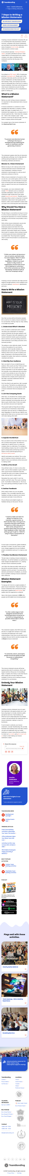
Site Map (19, 1173)
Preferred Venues (20, 1088)
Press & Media (5, 1081)
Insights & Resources (16, 6)
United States (19, 1081)
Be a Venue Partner (6, 1112)
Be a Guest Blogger (6, 1116)
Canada (17, 1083)
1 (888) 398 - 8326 (6, 1128)
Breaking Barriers (9, 1033)
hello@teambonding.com (7, 1133)
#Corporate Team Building (12, 21)
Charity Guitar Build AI (10, 967)
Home (8, 6)
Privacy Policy (11, 1173)
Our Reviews (5, 1083)
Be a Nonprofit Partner (7, 1114)
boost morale (14, 47)
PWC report (13, 74)
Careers (3, 1079)
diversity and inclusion (11, 196)
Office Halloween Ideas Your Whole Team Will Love (9, 838)
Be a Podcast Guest (20, 1105)
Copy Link (22, 746)
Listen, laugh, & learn (22, 1103)
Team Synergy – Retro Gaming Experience (13, 1000)
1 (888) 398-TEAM (6, 1126)
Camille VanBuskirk (13, 778)
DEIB (7, 191)
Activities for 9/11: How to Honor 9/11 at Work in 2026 (8, 845)
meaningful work (11, 76)
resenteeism (15, 284)
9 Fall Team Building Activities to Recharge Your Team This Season (9, 831)
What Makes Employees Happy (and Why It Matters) (9, 851)
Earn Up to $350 (5, 1105)
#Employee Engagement (10, 25)
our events (11, 734)
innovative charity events (8, 453)
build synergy (18, 590)
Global (17, 1086)
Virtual (17, 1079)
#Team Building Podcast (11, 29)
